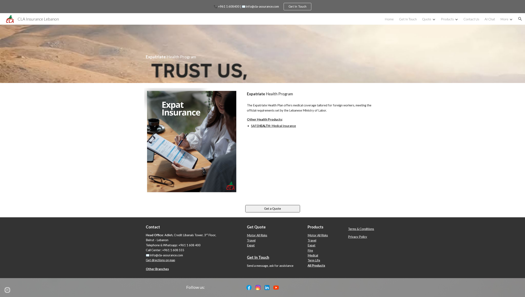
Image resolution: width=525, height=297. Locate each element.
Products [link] (447, 19)
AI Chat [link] (490, 19)
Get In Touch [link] (408, 19)
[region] (262, 6)
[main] (242, 54)
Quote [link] (426, 19)
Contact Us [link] (471, 19)
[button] (520, 19)
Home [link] (389, 19)
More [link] (504, 19)
